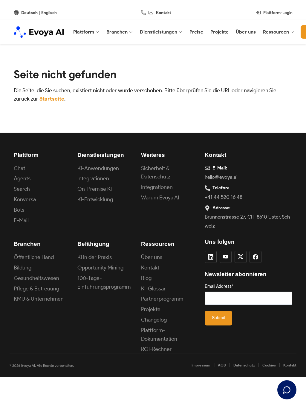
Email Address (219, 286)
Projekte (150, 309)
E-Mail (21, 220)
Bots (19, 210)
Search (22, 189)
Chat (19, 168)
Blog (146, 278)
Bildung (22, 267)
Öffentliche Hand (34, 257)
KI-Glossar (153, 288)
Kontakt (163, 12)
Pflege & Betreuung (36, 288)
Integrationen (93, 178)
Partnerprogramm (162, 299)
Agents (22, 178)
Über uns (151, 257)
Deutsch (29, 12)
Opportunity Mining (100, 267)
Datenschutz (244, 365)
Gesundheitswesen (36, 278)
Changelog (154, 319)
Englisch (49, 12)
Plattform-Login (278, 12)
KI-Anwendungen (98, 168)
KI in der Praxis (94, 257)
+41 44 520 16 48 (223, 197)
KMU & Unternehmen (39, 299)
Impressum (201, 365)
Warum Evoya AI (160, 197)
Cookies (269, 365)
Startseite (51, 99)
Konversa (25, 199)
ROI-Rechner (156, 349)
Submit (218, 318)
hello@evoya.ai (221, 177)
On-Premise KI (94, 189)
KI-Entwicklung (95, 199)
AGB (222, 365)
